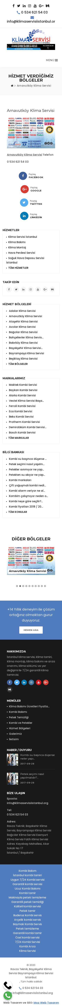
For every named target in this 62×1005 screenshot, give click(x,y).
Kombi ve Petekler (20, 723)
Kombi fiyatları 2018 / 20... (25, 506)
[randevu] (31, 47)
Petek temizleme (27, 929)
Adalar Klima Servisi (22, 311)
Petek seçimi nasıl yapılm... (26, 464)
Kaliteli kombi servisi (27, 906)
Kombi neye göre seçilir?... (25, 501)
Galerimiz (15, 734)
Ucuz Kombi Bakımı (27, 889)
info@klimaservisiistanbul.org (32, 21)
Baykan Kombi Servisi (22, 390)
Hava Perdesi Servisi (21, 253)
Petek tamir (27, 911)
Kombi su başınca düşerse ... (27, 459)
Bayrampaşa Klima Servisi (26, 353)
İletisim (14, 739)
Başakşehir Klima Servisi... (25, 348)
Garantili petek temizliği (27, 902)
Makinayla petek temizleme (27, 897)
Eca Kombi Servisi (20, 411)
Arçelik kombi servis (27, 920)
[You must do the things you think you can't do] (12, 760)
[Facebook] (23, 176)
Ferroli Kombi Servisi (21, 406)
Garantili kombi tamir (27, 933)
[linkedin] (24, 216)
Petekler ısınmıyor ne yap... (26, 469)
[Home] (12, 86)
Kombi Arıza (27, 946)
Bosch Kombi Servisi (21, 432)
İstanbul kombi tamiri (27, 875)
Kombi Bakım (27, 871)
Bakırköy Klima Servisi (23, 343)
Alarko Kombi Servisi (22, 395)
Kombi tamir (27, 893)
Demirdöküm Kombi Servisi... (27, 427)
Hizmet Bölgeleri (19, 728)
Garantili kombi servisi (27, 884)
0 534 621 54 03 (34, 12)
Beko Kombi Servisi (21, 416)
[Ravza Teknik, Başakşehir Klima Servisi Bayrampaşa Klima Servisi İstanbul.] (31, 36)
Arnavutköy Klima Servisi (25, 316)
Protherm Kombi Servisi (24, 422)
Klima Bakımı (16, 242)
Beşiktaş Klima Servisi (23, 358)
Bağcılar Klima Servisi (23, 332)
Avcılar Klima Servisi (22, 327)
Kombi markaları (19, 480)
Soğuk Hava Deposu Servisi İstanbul (25, 260)
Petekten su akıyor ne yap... (26, 475)
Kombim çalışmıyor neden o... (28, 496)
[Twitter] (24, 202)
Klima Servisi (27, 951)
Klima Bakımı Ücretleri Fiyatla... (29, 706)
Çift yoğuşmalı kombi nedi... (27, 485)
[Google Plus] (24, 189)
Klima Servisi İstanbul (22, 237)
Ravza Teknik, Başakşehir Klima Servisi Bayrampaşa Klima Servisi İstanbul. (31, 973)
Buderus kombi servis (27, 915)
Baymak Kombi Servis (27, 924)
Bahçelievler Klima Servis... (25, 337)
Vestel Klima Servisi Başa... (26, 401)
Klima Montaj (17, 247)
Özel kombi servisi (27, 937)
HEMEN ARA (31, 630)
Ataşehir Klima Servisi (23, 321)
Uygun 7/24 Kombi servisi (27, 880)
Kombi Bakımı (18, 712)
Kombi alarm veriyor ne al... (26, 490)
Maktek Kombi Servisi (22, 385)
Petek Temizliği (19, 717)
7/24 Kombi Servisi (27, 942)
